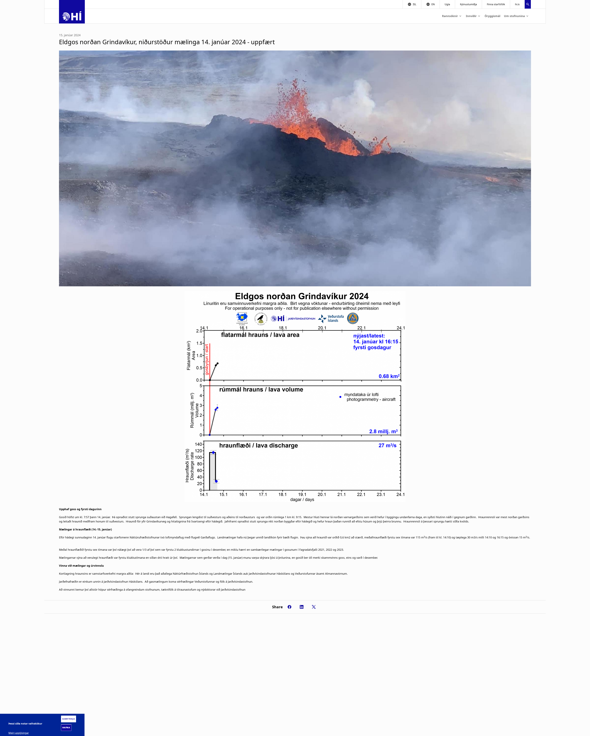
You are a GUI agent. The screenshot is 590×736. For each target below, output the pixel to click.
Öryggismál (492, 16)
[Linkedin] (301, 607)
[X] (314, 607)
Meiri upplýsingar (18, 733)
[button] (528, 4)
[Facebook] (289, 607)
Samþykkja (68, 719)
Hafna (66, 727)
